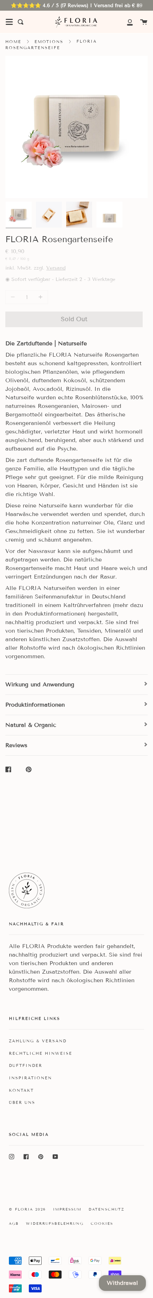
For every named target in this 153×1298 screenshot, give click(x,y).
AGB (14, 1223)
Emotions (49, 41)
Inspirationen (30, 1077)
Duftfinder (25, 1065)
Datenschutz (107, 1209)
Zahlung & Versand (38, 1040)
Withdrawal (122, 1283)
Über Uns (22, 1102)
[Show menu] (9, 22)
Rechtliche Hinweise (40, 1053)
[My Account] (126, 22)
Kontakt (21, 1090)
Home (13, 41)
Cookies (102, 1223)
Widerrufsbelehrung (55, 1223)
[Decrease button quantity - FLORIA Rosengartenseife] (13, 297)
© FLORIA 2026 (27, 1209)
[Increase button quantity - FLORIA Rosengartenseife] (39, 297)
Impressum (67, 1209)
